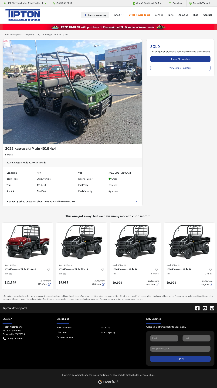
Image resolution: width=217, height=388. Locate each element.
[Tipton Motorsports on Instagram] (210, 308)
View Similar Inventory (180, 68)
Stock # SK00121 (173, 265)
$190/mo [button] (44, 282)
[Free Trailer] (108, 27)
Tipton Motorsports (12, 34)
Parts (170, 15)
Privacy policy (108, 332)
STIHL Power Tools (139, 15)
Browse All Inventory (180, 59)
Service (159, 15)
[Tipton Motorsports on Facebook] (196, 308)
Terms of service (65, 337)
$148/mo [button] (98, 282)
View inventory (64, 327)
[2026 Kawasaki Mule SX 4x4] (81, 242)
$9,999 (63, 282)
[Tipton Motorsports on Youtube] (203, 308)
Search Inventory (97, 15)
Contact (207, 15)
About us (183, 15)
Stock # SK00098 (65, 265)
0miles (8, 273)
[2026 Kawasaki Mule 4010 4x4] (27, 242)
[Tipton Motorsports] (22, 15)
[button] (26, 3)
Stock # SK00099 (11, 265)
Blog (195, 15)
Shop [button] (117, 15)
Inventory (29, 34)
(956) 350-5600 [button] (64, 3)
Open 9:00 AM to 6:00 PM (148, 3)
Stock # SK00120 (119, 265)
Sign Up (180, 358)
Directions (62, 332)
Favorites (177, 3)
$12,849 (10, 282)
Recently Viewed (201, 3)
